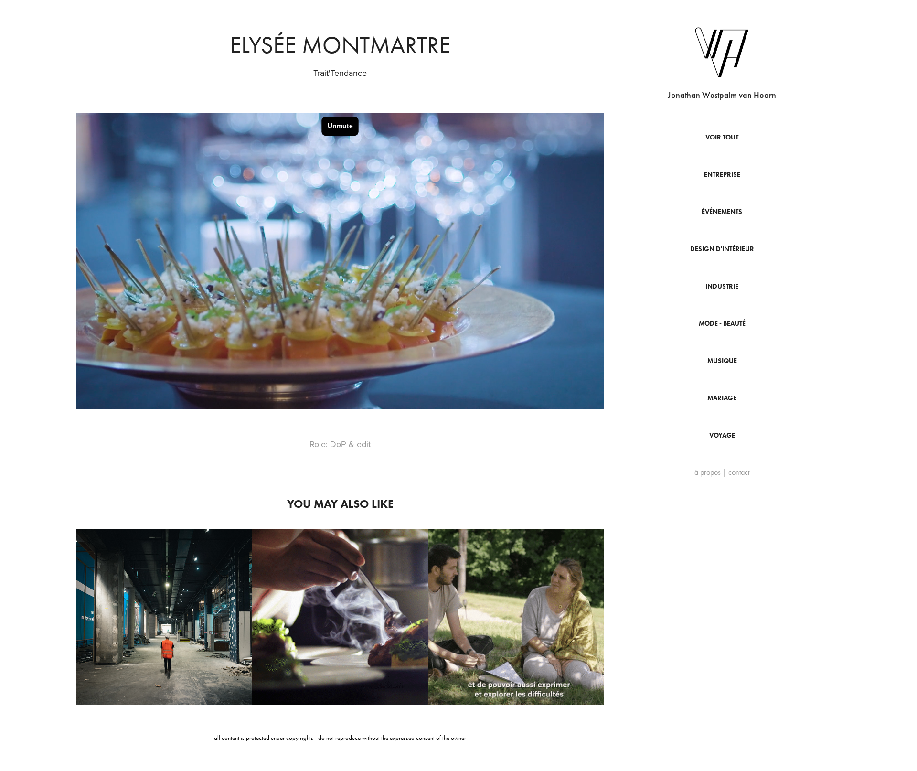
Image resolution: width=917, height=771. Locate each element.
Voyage (722, 435)
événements (722, 212)
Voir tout (721, 137)
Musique (722, 361)
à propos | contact (721, 472)
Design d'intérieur (722, 249)
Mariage (721, 398)
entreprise (722, 175)
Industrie (721, 286)
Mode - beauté (722, 324)
